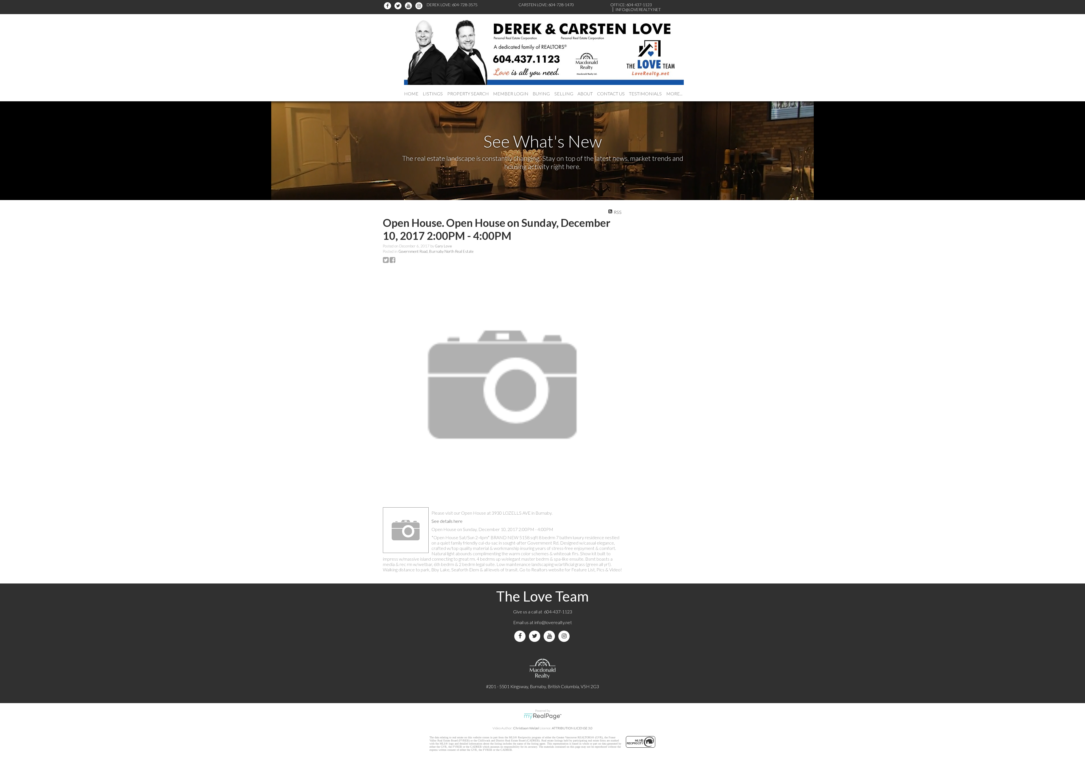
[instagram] (420, 5)
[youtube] (409, 5)
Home (411, 93)
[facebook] (388, 5)
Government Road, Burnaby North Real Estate (436, 251)
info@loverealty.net (553, 622)
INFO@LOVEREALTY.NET (638, 9)
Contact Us (611, 93)
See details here (447, 521)
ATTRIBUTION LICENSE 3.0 (572, 728)
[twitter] (399, 5)
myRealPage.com (543, 716)
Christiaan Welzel (526, 728)
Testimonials (645, 93)
